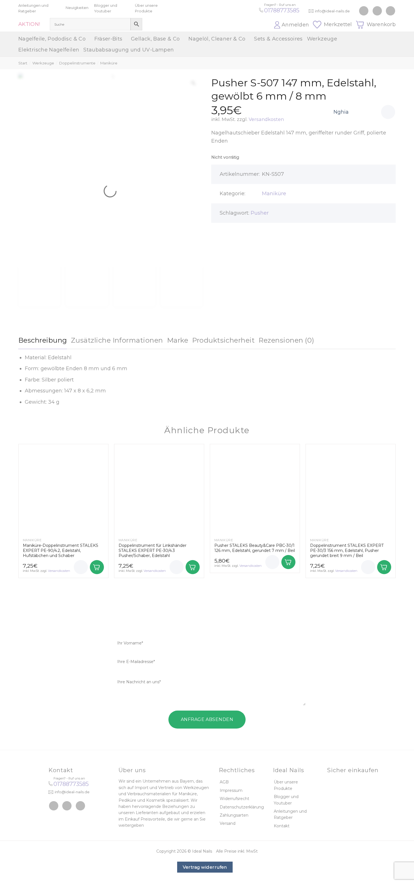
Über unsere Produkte (286, 785)
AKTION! (29, 24)
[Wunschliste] (388, 112)
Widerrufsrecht (234, 798)
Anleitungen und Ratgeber (290, 814)
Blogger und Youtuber (286, 799)
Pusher (260, 213)
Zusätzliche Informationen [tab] (117, 340)
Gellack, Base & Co (155, 39)
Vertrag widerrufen (205, 867)
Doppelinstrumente (77, 63)
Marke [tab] (177, 340)
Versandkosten (266, 119)
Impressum (231, 790)
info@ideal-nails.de (332, 11)
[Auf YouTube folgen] (390, 10)
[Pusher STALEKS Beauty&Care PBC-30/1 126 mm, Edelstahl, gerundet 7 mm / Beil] (255, 489)
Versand (227, 823)
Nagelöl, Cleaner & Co (217, 39)
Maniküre (108, 63)
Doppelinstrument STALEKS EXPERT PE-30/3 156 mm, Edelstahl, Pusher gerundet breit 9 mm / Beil (347, 550)
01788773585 (281, 10)
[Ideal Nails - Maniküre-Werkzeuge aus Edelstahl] (207, 16)
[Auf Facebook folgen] (363, 10)
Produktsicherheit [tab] (223, 340)
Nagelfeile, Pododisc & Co (52, 39)
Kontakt (282, 825)
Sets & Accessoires (278, 39)
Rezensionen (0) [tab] (286, 340)
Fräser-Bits (108, 39)
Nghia (341, 112)
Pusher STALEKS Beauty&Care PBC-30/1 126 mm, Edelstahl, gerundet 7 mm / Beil (254, 548)
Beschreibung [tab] (42, 340)
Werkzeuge (322, 39)
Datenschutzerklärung (242, 807)
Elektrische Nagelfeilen (48, 50)
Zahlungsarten (234, 815)
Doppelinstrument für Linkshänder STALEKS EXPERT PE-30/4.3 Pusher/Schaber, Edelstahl (152, 550)
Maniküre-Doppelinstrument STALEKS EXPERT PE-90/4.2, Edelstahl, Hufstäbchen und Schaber (60, 550)
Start (22, 63)
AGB (224, 782)
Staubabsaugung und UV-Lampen (128, 50)
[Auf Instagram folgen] (377, 10)
